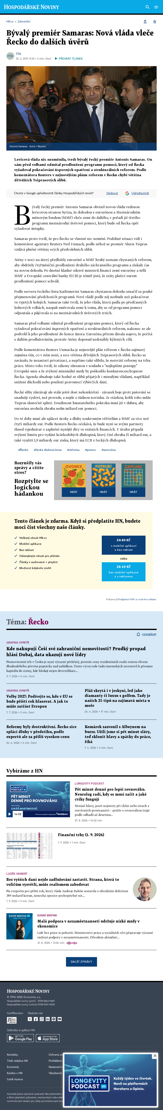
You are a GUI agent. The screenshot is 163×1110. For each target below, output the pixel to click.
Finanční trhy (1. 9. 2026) (81, 835)
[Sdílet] (145, 22)
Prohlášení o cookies (61, 1061)
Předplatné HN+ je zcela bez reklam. (137, 599)
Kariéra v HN (14, 1073)
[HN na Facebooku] (36, 1019)
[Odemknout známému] (155, 22)
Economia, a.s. (32, 997)
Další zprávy (81, 961)
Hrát (74, 492)
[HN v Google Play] (20, 1038)
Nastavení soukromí (61, 1067)
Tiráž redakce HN (17, 1061)
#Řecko (23, 449)
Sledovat (112, 193)
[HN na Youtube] (60, 1019)
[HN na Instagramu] (42, 1019)
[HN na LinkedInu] (48, 1019)
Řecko (38, 622)
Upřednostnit (140, 193)
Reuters (42, 146)
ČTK (18, 53)
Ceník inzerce (15, 1079)
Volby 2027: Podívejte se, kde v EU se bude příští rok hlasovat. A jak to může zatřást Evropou (39, 701)
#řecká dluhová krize (48, 449)
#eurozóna (109, 449)
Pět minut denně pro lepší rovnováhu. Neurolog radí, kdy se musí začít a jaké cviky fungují (111, 794)
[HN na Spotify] (54, 1019)
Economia (13, 1067)
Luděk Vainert (16, 873)
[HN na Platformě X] (30, 1019)
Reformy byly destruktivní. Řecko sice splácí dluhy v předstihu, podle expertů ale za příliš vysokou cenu (41, 732)
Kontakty (12, 1054)
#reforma (73, 449)
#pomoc (90, 449)
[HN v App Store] (48, 1038)
